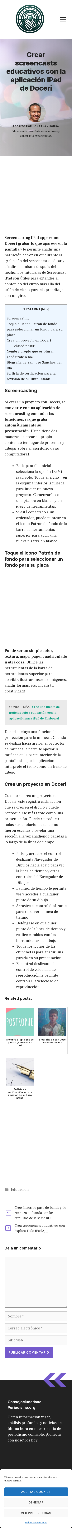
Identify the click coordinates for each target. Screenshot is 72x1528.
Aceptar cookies (36, 1492)
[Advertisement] (36, 194)
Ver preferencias (36, 1513)
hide (45, 309)
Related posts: (23, 346)
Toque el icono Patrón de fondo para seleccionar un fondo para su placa (35, 329)
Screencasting (18, 318)
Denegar (36, 1502)
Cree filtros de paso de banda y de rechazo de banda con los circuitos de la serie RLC (40, 1212)
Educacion (20, 1189)
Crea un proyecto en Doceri (29, 340)
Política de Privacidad (36, 1522)
